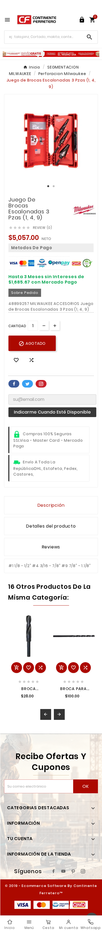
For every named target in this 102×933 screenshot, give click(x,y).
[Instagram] (83, 871)
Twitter (27, 384)
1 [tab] (48, 186)
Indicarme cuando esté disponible (52, 412)
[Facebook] (54, 871)
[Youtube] (63, 871)
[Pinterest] (73, 871)
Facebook (13, 384)
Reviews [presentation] (51, 547)
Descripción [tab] (51, 505)
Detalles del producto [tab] (51, 526)
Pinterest (41, 384)
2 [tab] (54, 186)
